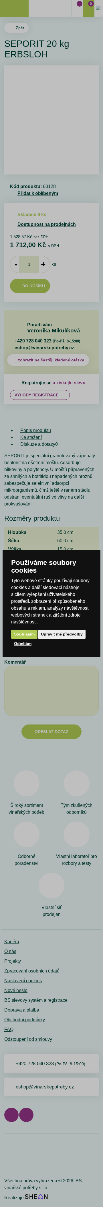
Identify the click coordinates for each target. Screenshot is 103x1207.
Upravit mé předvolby (62, 634)
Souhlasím (24, 634)
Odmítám (22, 643)
